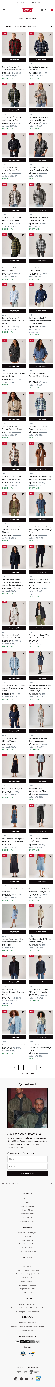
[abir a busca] (42, 10)
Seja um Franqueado (27, 1221)
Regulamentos (27, 1240)
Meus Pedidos (27, 1266)
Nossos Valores (27, 1210)
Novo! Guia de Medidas (27, 1244)
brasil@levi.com (27, 1330)
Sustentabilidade (27, 1214)
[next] (52, 3)
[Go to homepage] (21, 18)
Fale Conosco (27, 1292)
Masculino (14, 1153)
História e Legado (27, 1206)
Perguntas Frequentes (27, 1289)
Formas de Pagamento (27, 1281)
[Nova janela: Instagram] (27, 1108)
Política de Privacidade (27, 1285)
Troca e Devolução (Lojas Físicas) (27, 1274)
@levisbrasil (27, 1084)
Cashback (27, 1236)
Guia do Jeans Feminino (27, 1251)
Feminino (30, 1153)
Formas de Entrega (27, 1278)
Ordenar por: (20, 26)
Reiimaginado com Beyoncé (27, 1233)
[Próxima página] (40, 1067)
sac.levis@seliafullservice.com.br (27, 1312)
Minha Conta (27, 1263)
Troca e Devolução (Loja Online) (27, 1270)
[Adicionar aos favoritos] (23, 34)
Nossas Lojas (27, 1217)
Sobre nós (27, 1199)
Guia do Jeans (27, 1247)
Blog (27, 1203)
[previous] (3, 3)
